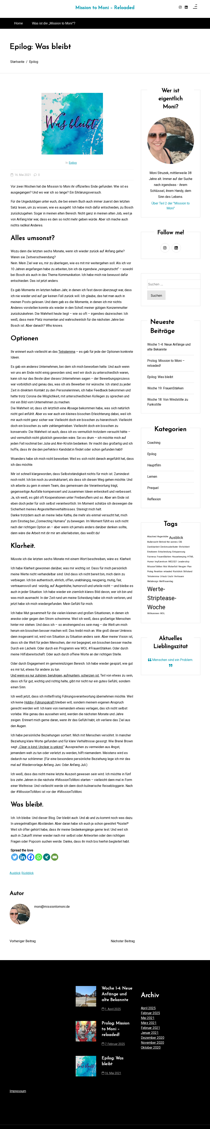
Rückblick (28, 873)
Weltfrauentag (166, 581)
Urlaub (163, 576)
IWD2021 (172, 561)
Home (18, 23)
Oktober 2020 (151, 1047)
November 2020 (152, 1043)
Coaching (153, 443)
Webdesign (152, 581)
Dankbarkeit (153, 546)
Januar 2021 (150, 1033)
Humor (150, 561)
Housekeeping (179, 556)
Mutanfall (173, 566)
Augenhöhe (162, 536)
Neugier (182, 566)
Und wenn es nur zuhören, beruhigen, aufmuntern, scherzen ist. (55, 675)
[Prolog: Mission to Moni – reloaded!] (86, 1035)
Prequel (153, 488)
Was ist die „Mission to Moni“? (53, 23)
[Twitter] (14, 857)
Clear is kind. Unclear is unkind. (41, 747)
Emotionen (152, 551)
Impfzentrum (161, 561)
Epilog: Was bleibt (160, 377)
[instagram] (180, 7)
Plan (189, 566)
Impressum (18, 1091)
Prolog (150, 571)
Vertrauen (179, 576)
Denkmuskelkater (169, 546)
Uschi (170, 576)
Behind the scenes (168, 542)
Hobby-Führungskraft (39, 702)
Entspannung (178, 551)
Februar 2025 (150, 1013)
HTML (190, 556)
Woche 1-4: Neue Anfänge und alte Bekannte (169, 347)
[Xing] (46, 857)
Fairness (151, 556)
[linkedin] (186, 7)
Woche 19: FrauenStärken (165, 388)
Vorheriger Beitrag (23, 941)
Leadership (183, 561)
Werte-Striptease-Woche (161, 598)
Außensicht (152, 542)
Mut (165, 566)
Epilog (73, 162)
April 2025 (148, 1008)
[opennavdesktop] (195, 7)
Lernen (152, 477)
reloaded (167, 571)
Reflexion (154, 499)
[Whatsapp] (38, 857)
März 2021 (148, 1023)
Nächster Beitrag (123, 941)
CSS (180, 542)
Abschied (151, 536)
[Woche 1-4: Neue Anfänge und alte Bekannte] (86, 1000)
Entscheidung (164, 551)
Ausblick (15, 873)
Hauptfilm (154, 465)
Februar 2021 (150, 1028)
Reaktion (158, 571)
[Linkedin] (22, 857)
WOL (162, 613)
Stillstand (187, 571)
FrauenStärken (164, 556)
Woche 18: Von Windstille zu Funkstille (167, 402)
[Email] (54, 857)
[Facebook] (30, 857)
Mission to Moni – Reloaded (105, 8)
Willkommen (153, 613)
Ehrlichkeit (184, 546)
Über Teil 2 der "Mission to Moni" (171, 205)
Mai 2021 (147, 1018)
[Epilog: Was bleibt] (86, 1067)
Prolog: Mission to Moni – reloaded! (166, 363)
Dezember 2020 (152, 1038)
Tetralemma (66, 352)
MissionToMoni (154, 566)
